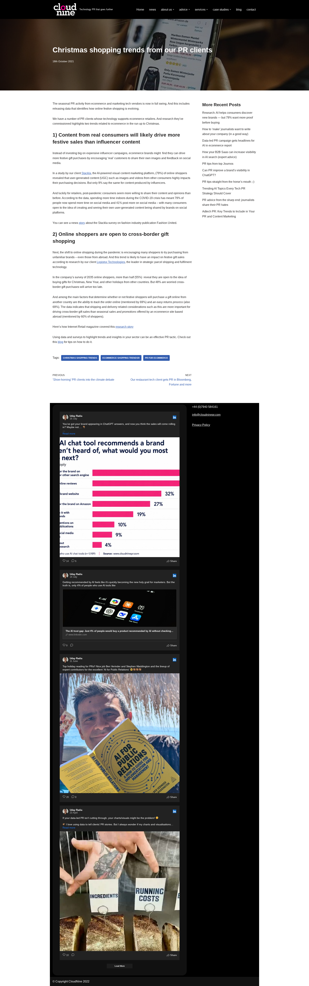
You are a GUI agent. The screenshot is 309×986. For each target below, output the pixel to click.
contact (251, 9)
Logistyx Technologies (111, 262)
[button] (173, 9)
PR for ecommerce (156, 358)
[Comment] (70, 646)
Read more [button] (69, 433)
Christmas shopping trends (80, 358)
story (82, 222)
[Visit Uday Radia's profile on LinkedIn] (66, 417)
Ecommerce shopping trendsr (121, 358)
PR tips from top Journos (217, 163)
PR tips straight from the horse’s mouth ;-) (228, 181)
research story (124, 326)
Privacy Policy (201, 424)
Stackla (86, 173)
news (152, 9)
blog (239, 9)
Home (140, 9)
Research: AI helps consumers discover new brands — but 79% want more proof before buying (227, 117)
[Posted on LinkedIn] (174, 417)
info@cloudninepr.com (206, 414)
